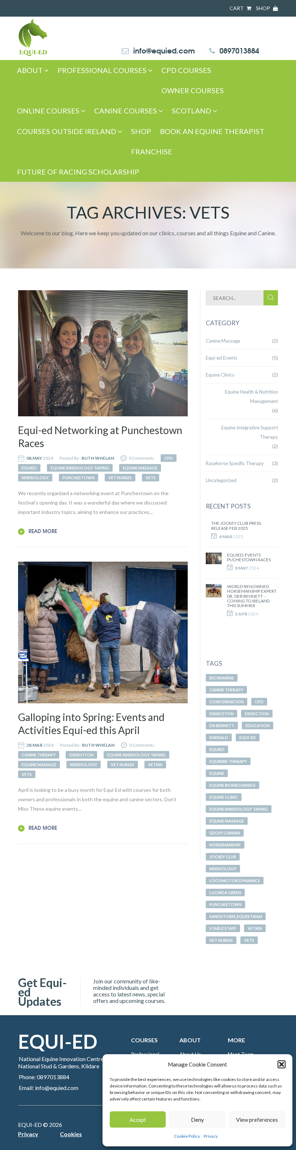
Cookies (71, 1133)
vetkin (255, 928)
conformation (226, 701)
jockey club (222, 856)
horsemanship (225, 844)
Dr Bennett (221, 725)
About (30, 70)
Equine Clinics (220, 375)
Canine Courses (126, 110)
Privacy (211, 1136)
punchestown (225, 904)
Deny (197, 1119)
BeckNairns (221, 677)
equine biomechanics (232, 785)
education (257, 725)
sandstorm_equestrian (235, 916)
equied (217, 749)
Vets (249, 940)
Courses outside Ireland (67, 131)
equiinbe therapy (228, 761)
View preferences (257, 1119)
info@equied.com (164, 50)
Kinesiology (222, 868)
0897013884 (239, 50)
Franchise (151, 151)
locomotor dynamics (234, 880)
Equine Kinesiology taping (238, 809)
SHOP (263, 8)
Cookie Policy (187, 1136)
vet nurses (221, 940)
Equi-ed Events (221, 358)
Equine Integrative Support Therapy (249, 432)
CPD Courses (186, 70)
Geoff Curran (224, 833)
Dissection (257, 713)
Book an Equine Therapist (212, 131)
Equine (216, 773)
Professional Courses (102, 70)
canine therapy (226, 689)
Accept (138, 1119)
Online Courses (49, 110)
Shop (141, 131)
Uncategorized (221, 480)
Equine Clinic (223, 797)
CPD (259, 701)
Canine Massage (223, 341)
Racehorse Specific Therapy (235, 463)
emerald (218, 737)
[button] (281, 1064)
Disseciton (221, 713)
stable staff (222, 928)
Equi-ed (247, 737)
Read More (42, 531)
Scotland (192, 110)
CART (237, 8)
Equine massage (226, 821)
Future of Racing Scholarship (78, 171)
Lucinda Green (225, 892)
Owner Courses (192, 90)
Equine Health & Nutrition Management (251, 396)
